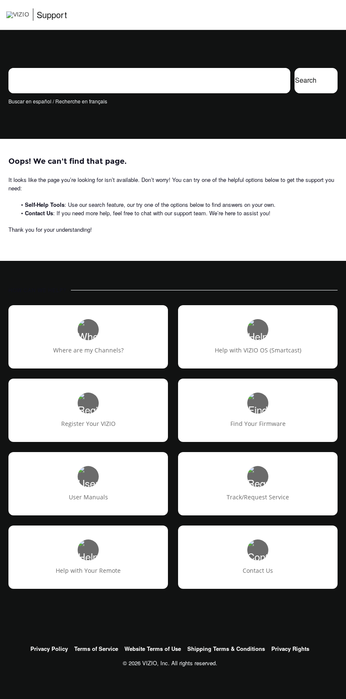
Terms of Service (96, 649)
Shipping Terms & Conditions (226, 649)
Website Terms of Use (152, 649)
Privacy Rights (290, 649)
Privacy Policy (49, 649)
